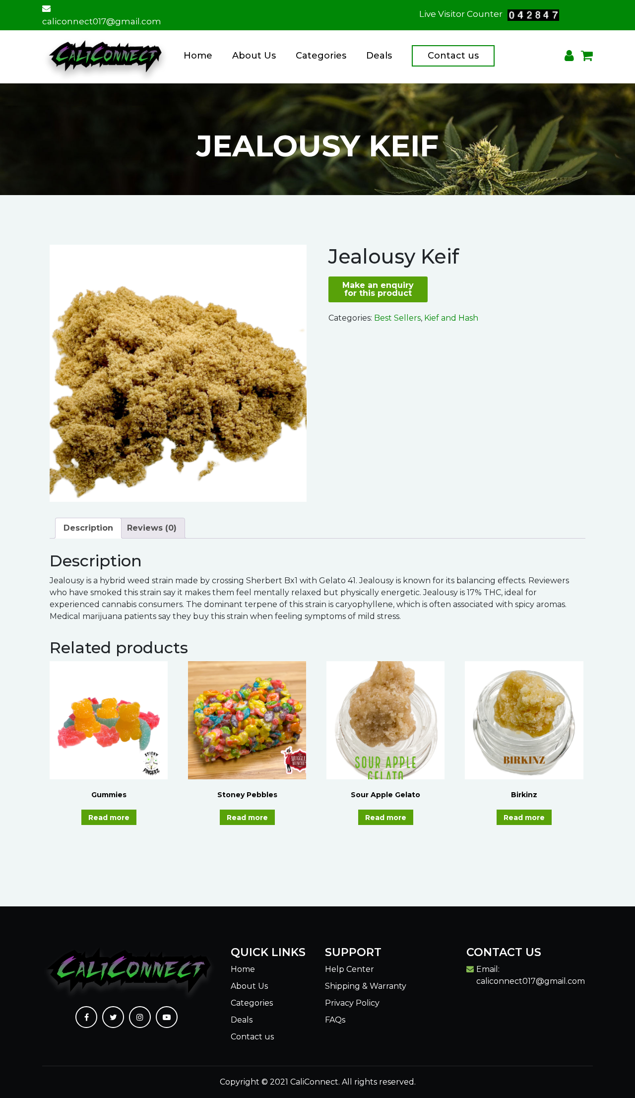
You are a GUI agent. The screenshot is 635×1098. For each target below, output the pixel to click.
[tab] (88, 528)
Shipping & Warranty (365, 986)
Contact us (453, 55)
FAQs (335, 1020)
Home (198, 55)
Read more (108, 817)
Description (88, 528)
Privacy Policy (352, 1003)
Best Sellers (397, 318)
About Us (254, 55)
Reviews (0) (152, 528)
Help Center (349, 969)
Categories (321, 55)
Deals (379, 55)
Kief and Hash (451, 318)
